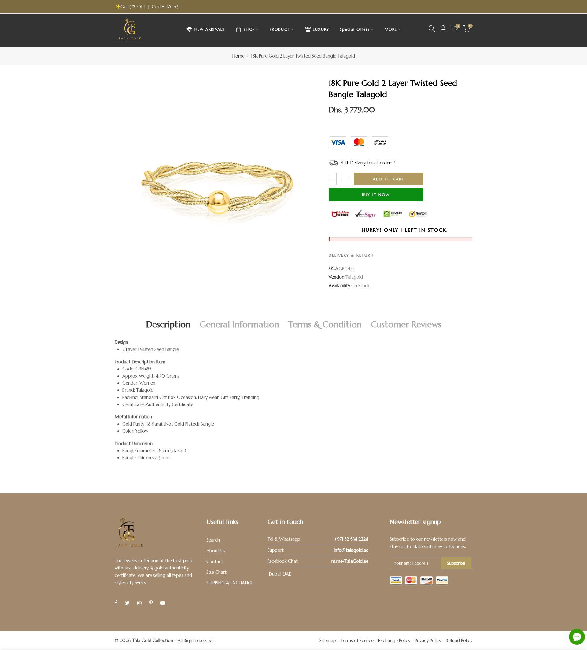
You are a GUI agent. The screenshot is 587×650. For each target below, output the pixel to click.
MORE (391, 29)
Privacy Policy (428, 640)
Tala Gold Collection (152, 640)
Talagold (354, 277)
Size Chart (216, 572)
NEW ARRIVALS (209, 29)
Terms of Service (357, 640)
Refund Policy (459, 640)
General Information (239, 324)
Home (238, 56)
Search (213, 540)
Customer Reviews (406, 324)
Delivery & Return (351, 255)
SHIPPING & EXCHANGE (229, 583)
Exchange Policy (394, 640)
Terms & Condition (325, 324)
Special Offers (355, 29)
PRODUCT (280, 29)
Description (168, 324)
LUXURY (321, 29)
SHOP (249, 29)
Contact (214, 561)
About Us (215, 551)
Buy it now (376, 194)
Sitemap (327, 640)
